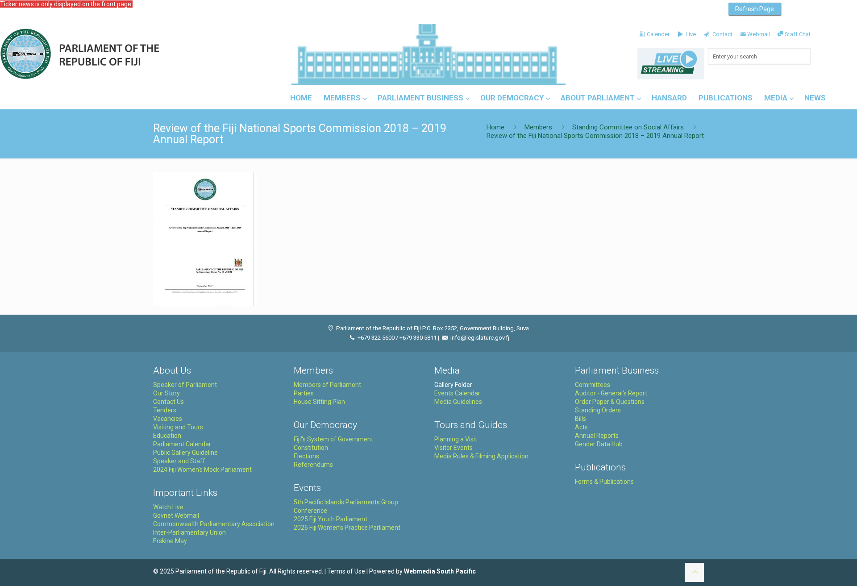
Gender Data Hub (599, 444)
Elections (306, 456)
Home (495, 127)
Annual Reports (597, 435)
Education (167, 435)
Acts (581, 427)
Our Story (166, 393)
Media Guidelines (458, 401)
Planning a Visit (455, 439)
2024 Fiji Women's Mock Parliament (202, 469)
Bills (580, 418)
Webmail (758, 34)
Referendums (313, 464)
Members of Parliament (327, 384)
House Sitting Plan (319, 401)
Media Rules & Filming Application (481, 456)
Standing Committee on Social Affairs (628, 127)
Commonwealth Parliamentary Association (214, 524)
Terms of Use (346, 571)
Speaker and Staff (179, 461)
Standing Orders (598, 410)
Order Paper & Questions (610, 401)
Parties (304, 393)
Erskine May (170, 540)
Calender (657, 34)
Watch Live (168, 507)
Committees (592, 384)
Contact (721, 34)
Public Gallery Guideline (185, 452)
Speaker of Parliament (185, 384)
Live (690, 34)
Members (538, 127)
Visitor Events (453, 447)
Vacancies (167, 418)
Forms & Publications (604, 481)
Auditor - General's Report (611, 393)
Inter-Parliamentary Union (189, 532)
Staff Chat (798, 34)
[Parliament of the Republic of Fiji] (116, 54)
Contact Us (168, 401)
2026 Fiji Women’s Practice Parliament (347, 527)
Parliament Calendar (182, 444)
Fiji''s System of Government (333, 439)
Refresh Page (754, 8)
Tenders (164, 410)
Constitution (311, 447)
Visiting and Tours (178, 427)
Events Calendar (457, 393)
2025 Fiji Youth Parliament (330, 519)
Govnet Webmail (176, 515)
